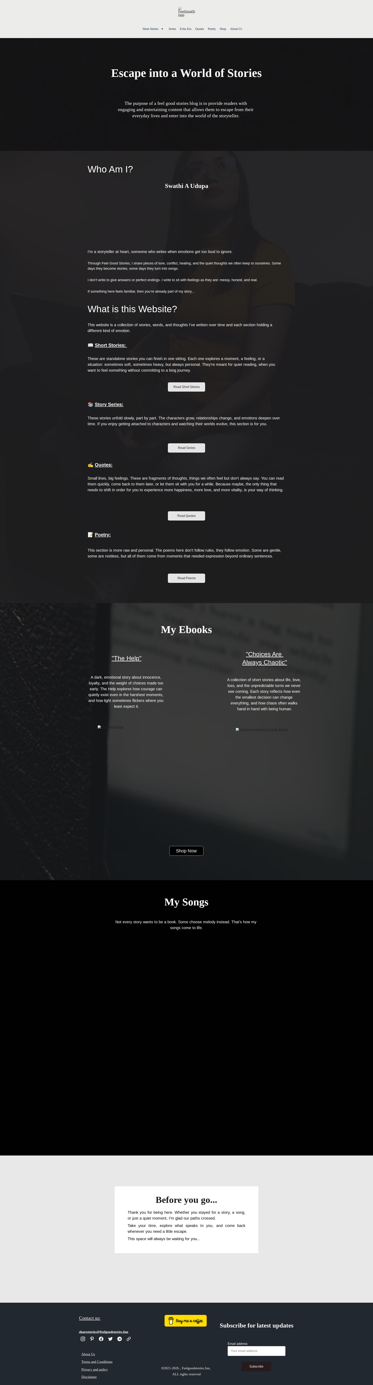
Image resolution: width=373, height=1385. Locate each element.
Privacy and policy (94, 1369)
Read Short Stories (186, 387)
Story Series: (109, 404)
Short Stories (150, 28)
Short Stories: (111, 345)
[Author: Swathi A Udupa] (186, 217)
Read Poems (187, 578)
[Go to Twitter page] (110, 1339)
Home (135, 28)
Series (172, 28)
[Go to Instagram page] (83, 1339)
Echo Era (185, 28)
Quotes (199, 28)
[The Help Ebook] (126, 768)
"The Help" (126, 658)
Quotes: (103, 464)
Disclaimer (89, 1377)
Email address (238, 1343)
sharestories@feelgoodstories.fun (103, 1332)
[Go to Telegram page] (119, 1339)
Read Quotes (186, 515)
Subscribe (256, 1366)
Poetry (212, 28)
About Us (236, 28)
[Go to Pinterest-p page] (92, 1339)
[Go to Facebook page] (101, 1339)
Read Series (186, 447)
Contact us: (89, 1318)
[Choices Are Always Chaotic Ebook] (264, 771)
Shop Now (186, 850)
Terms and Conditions (96, 1362)
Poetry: (103, 534)
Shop (223, 28)
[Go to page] (128, 1339)
